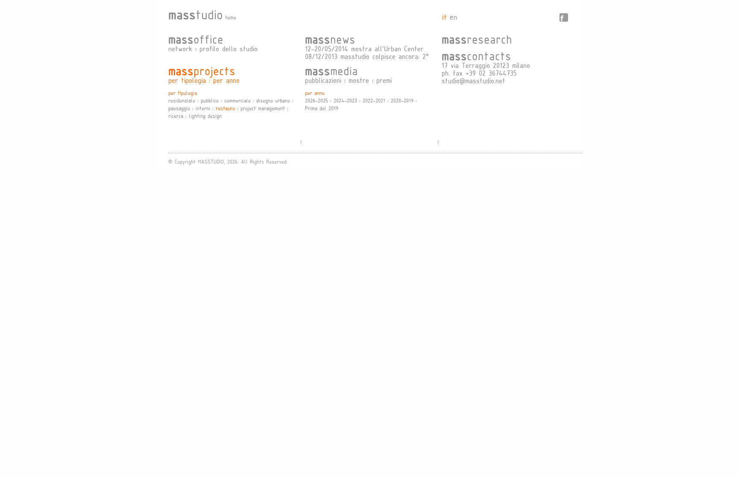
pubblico (210, 100)
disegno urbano (273, 100)
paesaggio (179, 108)
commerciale (237, 100)
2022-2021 (374, 100)
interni (203, 108)
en (453, 17)
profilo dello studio (228, 48)
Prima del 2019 (321, 108)
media (331, 70)
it (444, 17)
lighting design (205, 116)
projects (201, 70)
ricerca (175, 116)
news (330, 39)
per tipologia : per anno (204, 80)
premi (384, 80)
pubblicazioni (323, 80)
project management (262, 108)
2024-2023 (345, 100)
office (195, 39)
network (180, 48)
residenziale (181, 100)
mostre (358, 80)
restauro (225, 108)
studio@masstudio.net (473, 80)
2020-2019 (402, 100)
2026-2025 (316, 100)
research (477, 39)
